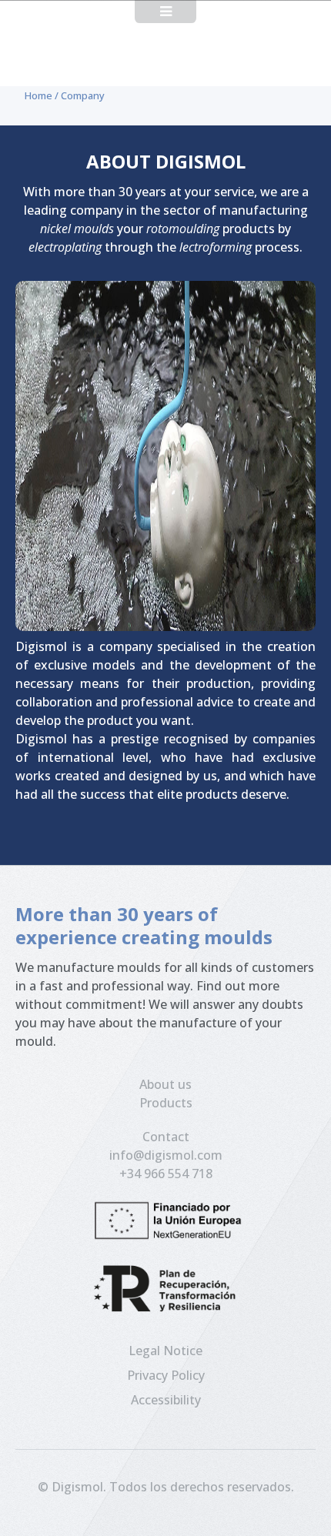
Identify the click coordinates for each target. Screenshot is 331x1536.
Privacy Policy (166, 1375)
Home (38, 95)
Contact (165, 1136)
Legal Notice (165, 1350)
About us (165, 1084)
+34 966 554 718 (165, 1173)
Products (165, 1102)
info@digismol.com (165, 1155)
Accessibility (166, 1399)
